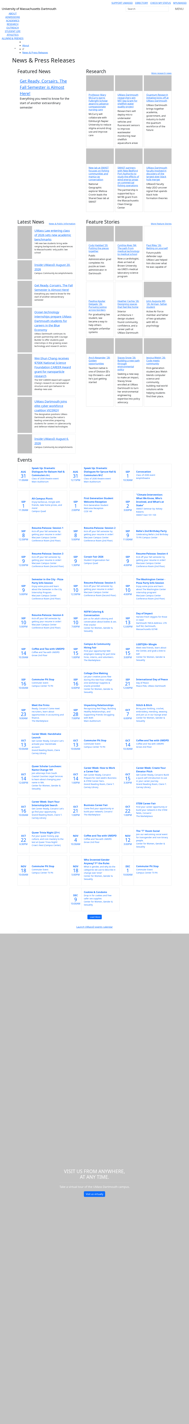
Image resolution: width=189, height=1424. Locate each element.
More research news (161, 73)
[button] (157, 233)
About (13, 13)
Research (12, 24)
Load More (95, 917)
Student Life (13, 31)
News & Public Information (62, 223)
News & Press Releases (35, 52)
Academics (12, 20)
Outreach (12, 27)
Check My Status (160, 3)
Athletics (13, 34)
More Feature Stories (161, 223)
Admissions (12, 17)
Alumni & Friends (12, 38)
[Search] (166, 9)
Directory (141, 3)
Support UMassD (122, 3)
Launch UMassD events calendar (94, 927)
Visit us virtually (94, 1194)
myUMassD (180, 3)
